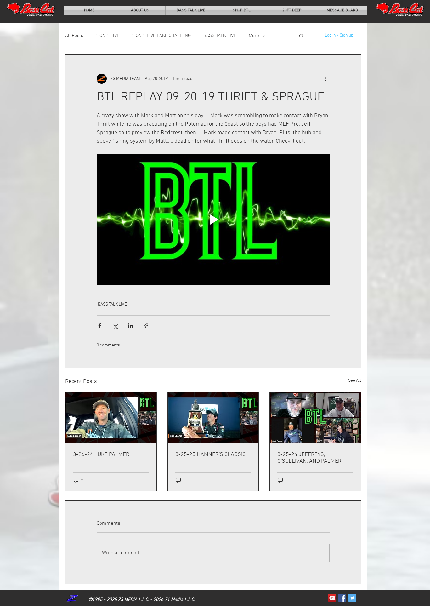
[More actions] (326, 79)
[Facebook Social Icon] (342, 598)
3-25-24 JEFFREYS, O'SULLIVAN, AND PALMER (309, 458)
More (254, 35)
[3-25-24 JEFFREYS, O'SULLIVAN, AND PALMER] (315, 417)
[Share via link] (146, 326)
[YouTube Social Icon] (332, 598)
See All (354, 380)
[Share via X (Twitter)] (115, 326)
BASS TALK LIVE (219, 35)
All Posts (74, 35)
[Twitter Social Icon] (352, 598)
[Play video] (213, 219)
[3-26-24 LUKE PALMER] (110, 417)
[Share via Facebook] (100, 326)
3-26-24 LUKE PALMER (101, 454)
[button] (301, 35)
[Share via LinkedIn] (130, 326)
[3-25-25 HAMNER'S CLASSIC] (213, 417)
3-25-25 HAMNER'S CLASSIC (210, 454)
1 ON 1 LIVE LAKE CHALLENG (161, 35)
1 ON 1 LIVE (107, 35)
